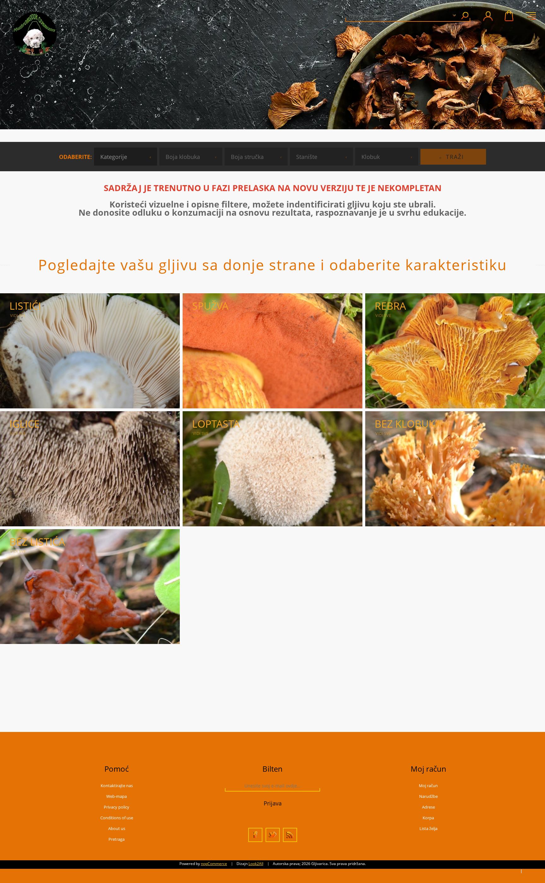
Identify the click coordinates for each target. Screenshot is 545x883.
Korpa (509, 16)
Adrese (428, 807)
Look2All (256, 863)
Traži (455, 157)
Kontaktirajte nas (117, 785)
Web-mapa (116, 796)
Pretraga (464, 15)
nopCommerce (214, 863)
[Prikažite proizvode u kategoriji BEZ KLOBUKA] (455, 468)
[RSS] (290, 835)
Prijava (273, 803)
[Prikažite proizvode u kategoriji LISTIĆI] (90, 350)
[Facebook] (255, 835)
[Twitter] (273, 835)
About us (116, 828)
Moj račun (428, 785)
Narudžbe (428, 796)
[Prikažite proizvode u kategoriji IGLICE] (90, 468)
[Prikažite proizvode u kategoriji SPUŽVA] (272, 350)
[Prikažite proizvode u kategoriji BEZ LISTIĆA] (90, 586)
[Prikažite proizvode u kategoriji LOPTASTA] (272, 468)
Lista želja (428, 828)
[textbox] (392, 15)
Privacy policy (116, 807)
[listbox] (125, 157)
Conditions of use (116, 818)
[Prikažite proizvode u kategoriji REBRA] (455, 350)
